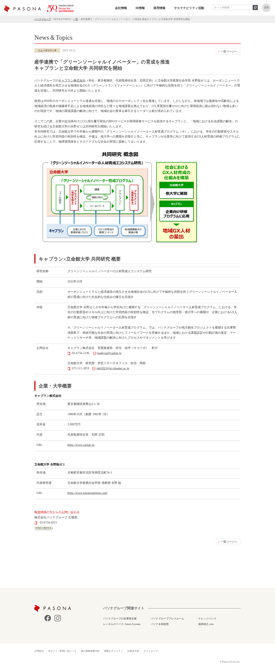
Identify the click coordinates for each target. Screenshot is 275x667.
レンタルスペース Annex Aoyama (121, 624)
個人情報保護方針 (90, 651)
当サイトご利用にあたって (62, 651)
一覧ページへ (229, 51)
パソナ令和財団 (160, 624)
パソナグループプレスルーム (167, 618)
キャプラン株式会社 (72, 80)
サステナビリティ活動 (189, 8)
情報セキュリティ (113, 651)
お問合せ (39, 651)
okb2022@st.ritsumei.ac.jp (112, 368)
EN (266, 7)
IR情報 (140, 8)
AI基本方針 (133, 651)
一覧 (75, 19)
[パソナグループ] (39, 8)
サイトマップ (151, 651)
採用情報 (159, 8)
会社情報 (121, 8)
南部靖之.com (206, 624)
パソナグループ (42, 19)
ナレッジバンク (207, 618)
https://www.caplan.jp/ (81, 445)
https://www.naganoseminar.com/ (87, 493)
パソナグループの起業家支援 (120, 618)
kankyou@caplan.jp (109, 353)
